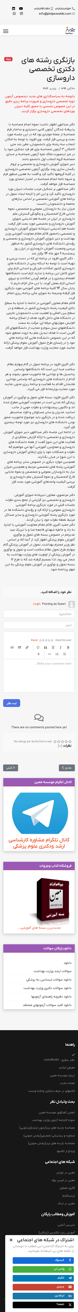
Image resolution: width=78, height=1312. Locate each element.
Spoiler (38, 654)
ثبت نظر (12, 703)
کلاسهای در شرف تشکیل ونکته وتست (51, 1091)
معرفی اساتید (67, 1068)
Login (37, 604)
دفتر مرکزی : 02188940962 (59, 1060)
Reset (34, 640)
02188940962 (42, 9)
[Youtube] (21, 9)
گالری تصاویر (67, 1188)
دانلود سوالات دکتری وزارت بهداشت (48, 988)
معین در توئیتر (65, 1173)
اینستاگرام (68, 1196)
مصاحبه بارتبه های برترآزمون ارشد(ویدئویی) (47, 1128)
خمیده (60, 647)
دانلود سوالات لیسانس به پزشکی (49, 980)
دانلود (68, 963)
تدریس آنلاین (66, 1225)
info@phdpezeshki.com (55, 14)
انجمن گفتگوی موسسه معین (57, 1113)
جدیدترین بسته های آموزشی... (39, 928)
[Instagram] (21, 14)
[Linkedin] (13, 9)
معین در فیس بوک (63, 1180)
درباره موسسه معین (62, 1076)
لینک (27, 647)
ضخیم (68, 647)
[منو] (5, 31)
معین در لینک (66, 1204)
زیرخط (53, 647)
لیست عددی (56, 654)
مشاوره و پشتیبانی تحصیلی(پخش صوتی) (49, 1136)
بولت (49, 654)
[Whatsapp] (14, 14)
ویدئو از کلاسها (66, 1151)
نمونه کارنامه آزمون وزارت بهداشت (53, 1120)
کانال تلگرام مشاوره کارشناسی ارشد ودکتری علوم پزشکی (39, 843)
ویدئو (12, 647)
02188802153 (63, 9)
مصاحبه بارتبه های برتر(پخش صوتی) (51, 1143)
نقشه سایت (67, 1083)
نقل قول (45, 647)
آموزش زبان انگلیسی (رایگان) (57, 1233)
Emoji (38, 647)
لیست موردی (64, 654)
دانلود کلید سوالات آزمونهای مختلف (47, 1005)
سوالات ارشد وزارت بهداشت (53, 971)
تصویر (19, 647)
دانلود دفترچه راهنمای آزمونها (51, 997)
